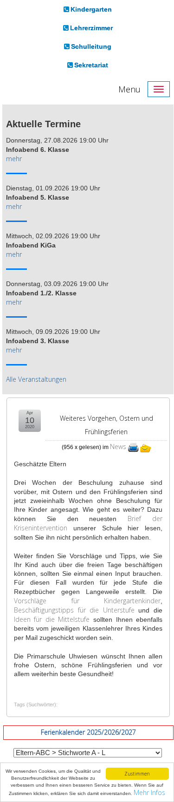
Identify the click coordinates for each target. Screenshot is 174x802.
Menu (129, 89)
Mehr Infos (149, 792)
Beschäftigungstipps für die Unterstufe (74, 610)
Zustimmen (137, 773)
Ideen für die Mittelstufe (52, 619)
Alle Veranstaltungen (36, 379)
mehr (14, 158)
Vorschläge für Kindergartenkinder (87, 600)
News (118, 446)
